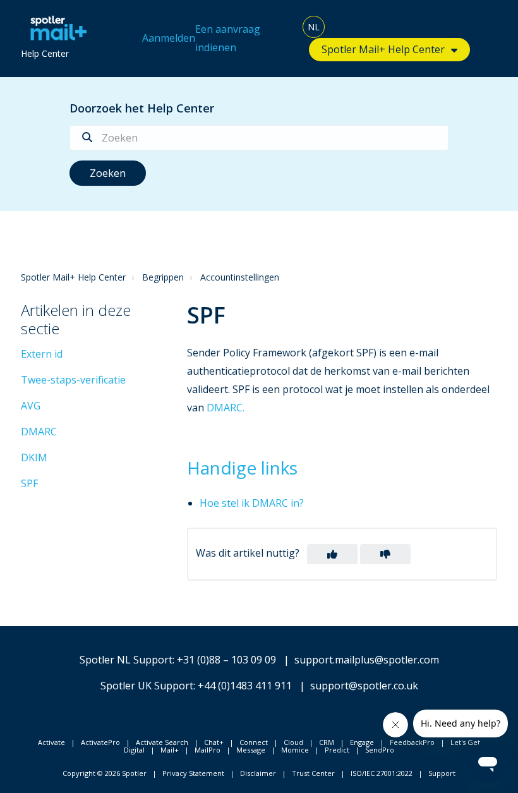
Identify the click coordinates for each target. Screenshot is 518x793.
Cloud (293, 742)
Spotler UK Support (146, 686)
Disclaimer (258, 773)
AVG (30, 406)
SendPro (379, 749)
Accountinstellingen (239, 277)
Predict (337, 749)
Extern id (42, 354)
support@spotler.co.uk (364, 686)
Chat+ (214, 742)
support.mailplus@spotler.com (366, 660)
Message (250, 749)
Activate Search (162, 742)
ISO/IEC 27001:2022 (382, 773)
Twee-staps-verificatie (73, 380)
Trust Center (313, 773)
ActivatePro (100, 742)
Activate (51, 742)
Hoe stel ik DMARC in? (252, 503)
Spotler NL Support (126, 660)
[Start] (55, 28)
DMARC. (225, 408)
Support (441, 773)
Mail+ (169, 749)
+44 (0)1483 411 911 (245, 686)
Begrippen (163, 277)
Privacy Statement (193, 773)
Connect (253, 742)
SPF (29, 483)
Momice (295, 749)
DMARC (39, 432)
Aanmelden (168, 38)
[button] (332, 554)
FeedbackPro (412, 742)
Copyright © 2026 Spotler (105, 773)
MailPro (207, 749)
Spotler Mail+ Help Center (73, 277)
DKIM (34, 457)
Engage (362, 742)
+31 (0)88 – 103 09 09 (226, 660)
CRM (326, 742)
